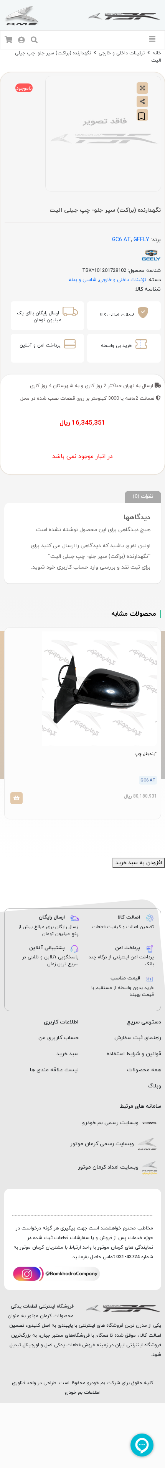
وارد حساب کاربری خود (72, 567)
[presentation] (86, 833)
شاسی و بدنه (82, 279)
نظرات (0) (143, 496)
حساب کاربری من (58, 1037)
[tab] (143, 497)
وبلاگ (154, 1086)
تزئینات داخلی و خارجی (122, 53)
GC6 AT (121, 240)
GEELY (141, 240)
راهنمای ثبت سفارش (137, 1037)
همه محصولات (144, 1070)
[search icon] (34, 41)
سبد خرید (67, 1054)
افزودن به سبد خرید (139, 862)
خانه (156, 53)
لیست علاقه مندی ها (54, 1070)
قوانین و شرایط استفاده (134, 1054)
